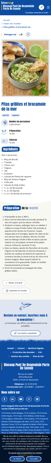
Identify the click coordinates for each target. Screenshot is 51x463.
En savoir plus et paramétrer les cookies (25, 453)
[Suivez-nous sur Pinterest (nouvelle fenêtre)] (37, 399)
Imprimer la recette (18, 291)
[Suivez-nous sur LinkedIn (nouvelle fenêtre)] (13, 399)
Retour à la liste (15, 283)
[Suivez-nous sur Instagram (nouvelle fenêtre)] (29, 399)
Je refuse (17, 459)
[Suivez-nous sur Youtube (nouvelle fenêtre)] (21, 399)
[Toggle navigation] (48, 8)
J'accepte (34, 459)
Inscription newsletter (27, 333)
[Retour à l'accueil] (7, 3)
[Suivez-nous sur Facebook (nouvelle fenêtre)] (4, 399)
